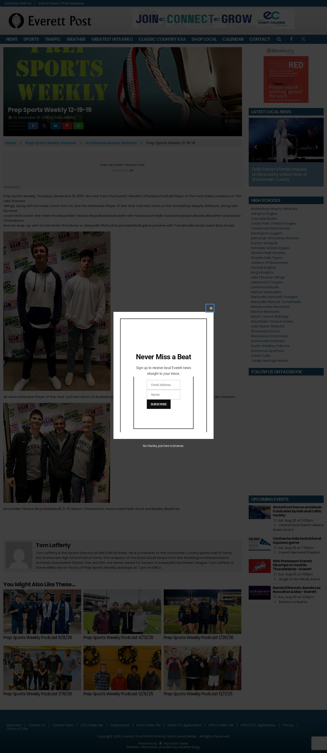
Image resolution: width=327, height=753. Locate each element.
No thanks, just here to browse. (163, 446)
